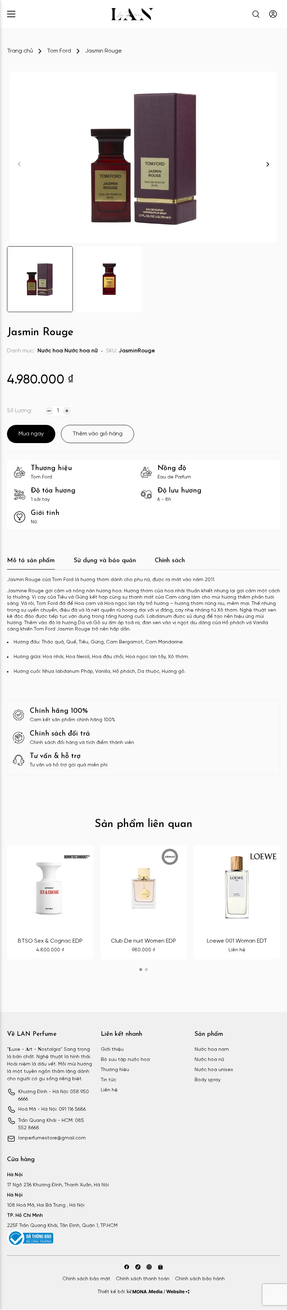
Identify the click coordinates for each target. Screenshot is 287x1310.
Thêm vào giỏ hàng (97, 434)
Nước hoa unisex (214, 1070)
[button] (268, 164)
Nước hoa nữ (81, 351)
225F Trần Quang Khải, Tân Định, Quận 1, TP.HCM (62, 1225)
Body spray (207, 1080)
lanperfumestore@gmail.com (52, 1138)
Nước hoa (50, 351)
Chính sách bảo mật (86, 1279)
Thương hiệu (115, 1070)
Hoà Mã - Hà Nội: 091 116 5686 (52, 1109)
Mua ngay (31, 434)
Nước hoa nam (212, 1049)
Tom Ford (59, 51)
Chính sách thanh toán (142, 1279)
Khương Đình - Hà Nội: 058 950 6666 (53, 1095)
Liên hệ (109, 1090)
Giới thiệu (112, 1049)
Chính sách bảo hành (200, 1279)
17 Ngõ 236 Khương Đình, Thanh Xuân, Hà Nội (58, 1185)
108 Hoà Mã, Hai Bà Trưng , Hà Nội (45, 1205)
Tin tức (108, 1080)
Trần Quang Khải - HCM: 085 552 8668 (51, 1124)
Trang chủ (20, 51)
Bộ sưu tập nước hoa (125, 1059)
